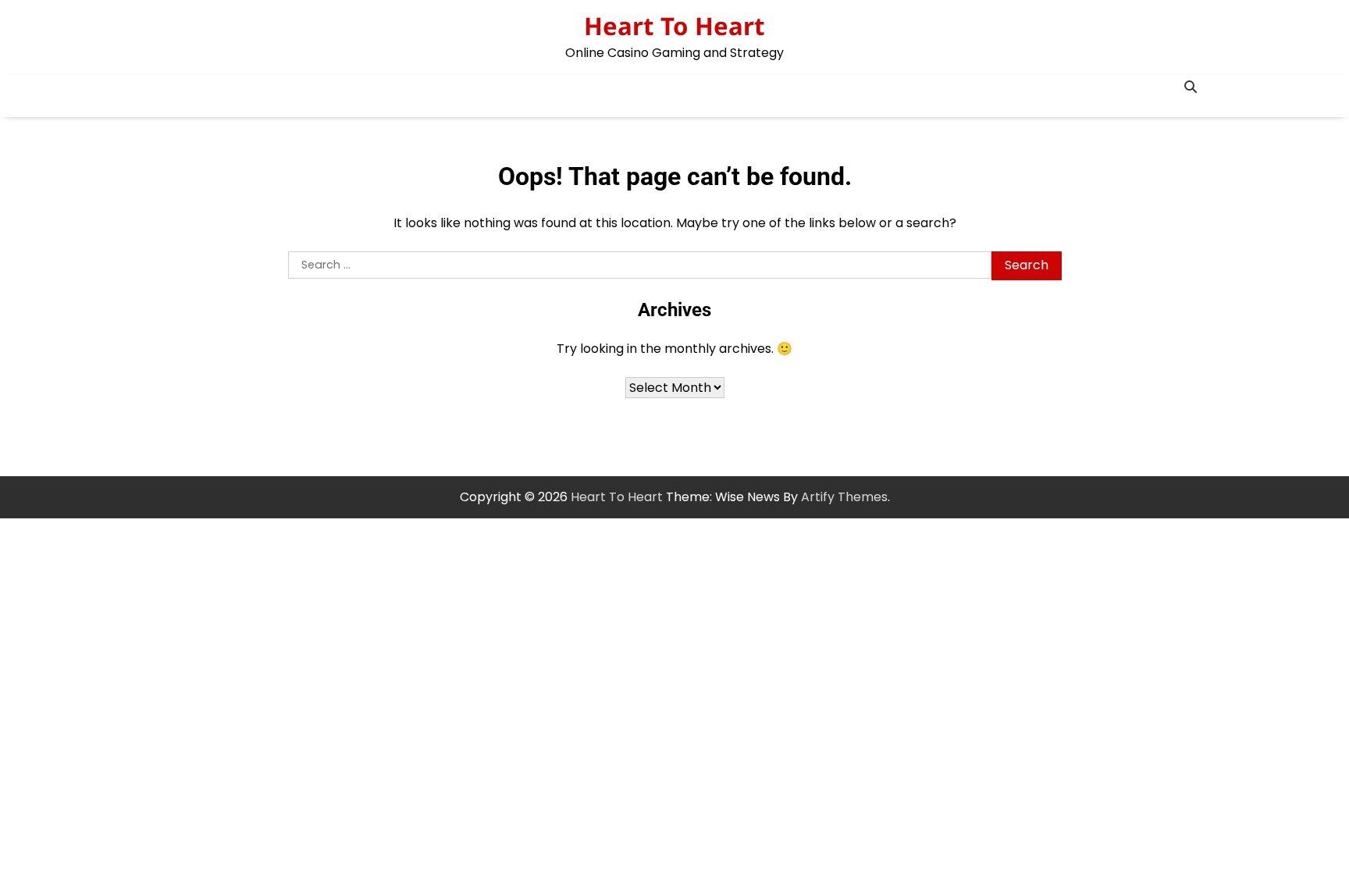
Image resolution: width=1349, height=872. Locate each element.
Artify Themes (844, 497)
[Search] (1190, 86)
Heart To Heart (674, 25)
